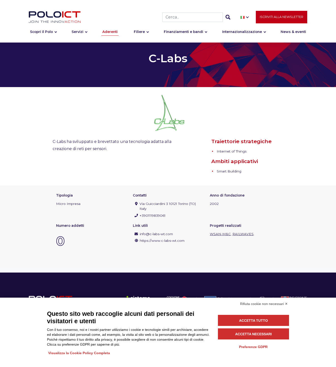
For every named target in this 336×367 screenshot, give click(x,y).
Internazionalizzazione (242, 32)
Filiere (139, 32)
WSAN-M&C (220, 234)
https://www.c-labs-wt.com (162, 241)
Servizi (77, 32)
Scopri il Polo (41, 32)
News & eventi (293, 32)
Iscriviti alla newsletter (281, 17)
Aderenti (110, 32)
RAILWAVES (243, 234)
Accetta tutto (253, 320)
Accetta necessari (253, 334)
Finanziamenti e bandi (183, 32)
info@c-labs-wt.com (156, 234)
